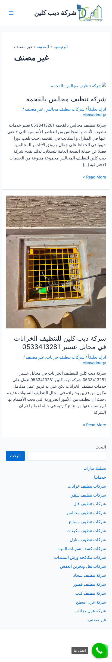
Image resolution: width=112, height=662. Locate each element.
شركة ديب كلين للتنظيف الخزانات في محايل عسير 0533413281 (60, 342)
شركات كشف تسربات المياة (81, 548)
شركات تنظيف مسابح (87, 521)
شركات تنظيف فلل (89, 503)
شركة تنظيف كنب (90, 593)
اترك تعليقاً (97, 109)
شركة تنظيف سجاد (89, 575)
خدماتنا (100, 477)
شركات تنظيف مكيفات (86, 530)
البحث (100, 447)
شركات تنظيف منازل (88, 539)
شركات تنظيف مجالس (65, 109)
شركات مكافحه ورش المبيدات (80, 557)
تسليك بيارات (94, 468)
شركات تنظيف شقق (88, 495)
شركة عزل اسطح (91, 602)
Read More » (94, 177)
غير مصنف (34, 109)
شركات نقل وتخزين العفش (83, 566)
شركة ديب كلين (55, 13)
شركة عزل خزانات (90, 610)
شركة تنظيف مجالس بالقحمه (66, 99)
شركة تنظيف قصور (89, 584)
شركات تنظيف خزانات (65, 357)
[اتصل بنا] (99, 650)
